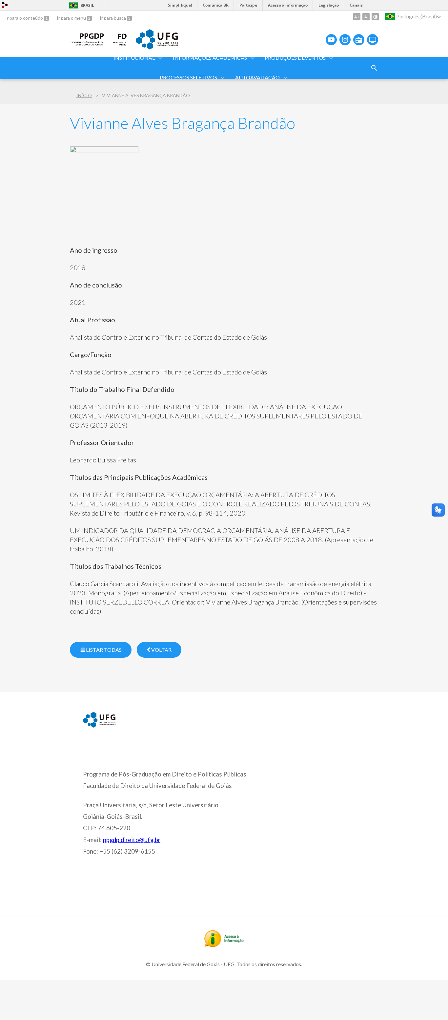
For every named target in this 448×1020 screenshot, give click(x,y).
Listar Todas (103, 650)
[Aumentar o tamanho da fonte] (356, 16)
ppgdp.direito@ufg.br (131, 839)
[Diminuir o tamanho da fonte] (366, 16)
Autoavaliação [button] (257, 77)
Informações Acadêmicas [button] (210, 57)
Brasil (87, 5)
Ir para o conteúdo (24, 18)
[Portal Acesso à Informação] (224, 944)
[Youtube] (331, 39)
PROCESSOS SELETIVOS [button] (188, 77)
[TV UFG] (372, 39)
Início (84, 95)
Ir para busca (113, 18)
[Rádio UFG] (358, 39)
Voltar (161, 650)
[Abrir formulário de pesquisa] (374, 68)
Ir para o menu (72, 18)
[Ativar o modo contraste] (375, 16)
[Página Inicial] (87, 44)
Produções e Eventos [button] (295, 57)
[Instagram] (345, 39)
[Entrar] (5, 5)
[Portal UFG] (157, 47)
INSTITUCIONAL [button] (134, 57)
